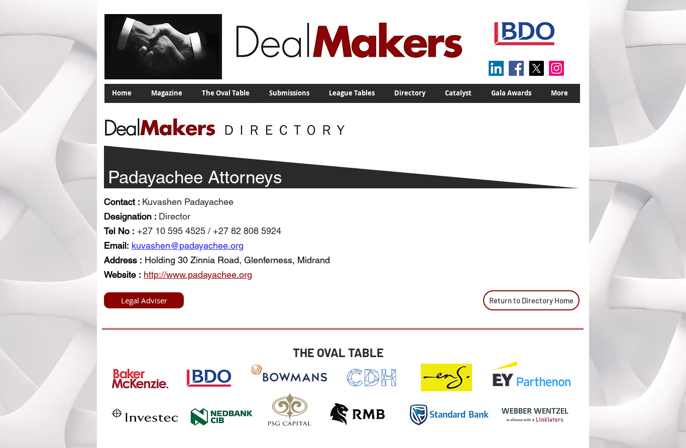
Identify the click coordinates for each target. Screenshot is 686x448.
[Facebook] (516, 68)
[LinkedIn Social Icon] (496, 68)
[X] (536, 68)
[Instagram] (556, 68)
